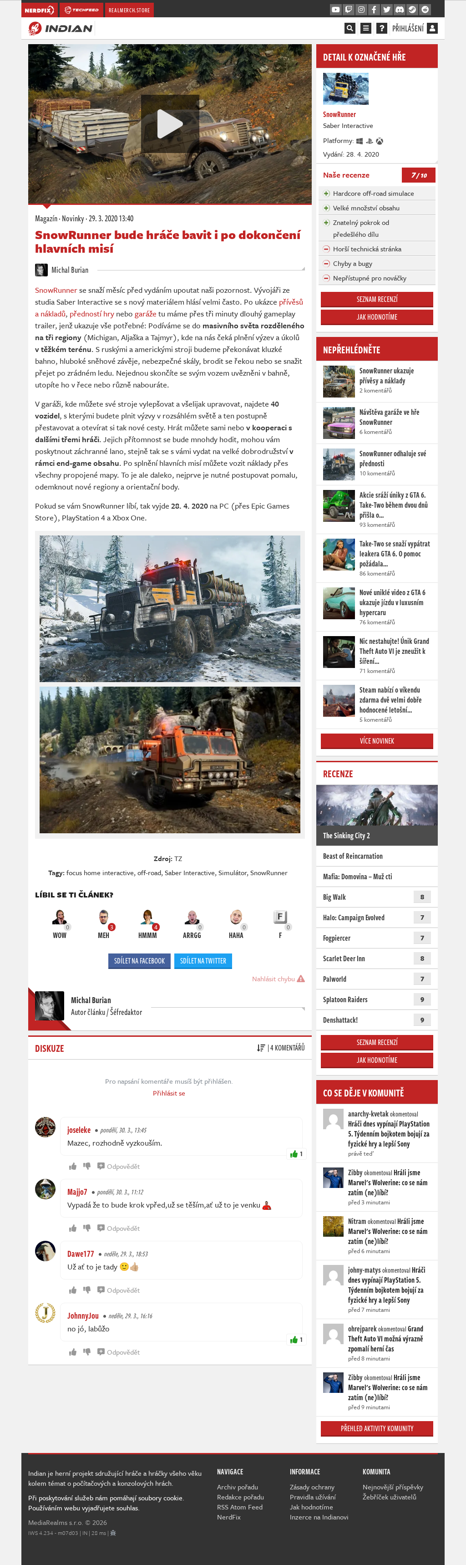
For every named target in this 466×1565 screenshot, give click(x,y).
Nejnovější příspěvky (393, 1486)
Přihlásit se (169, 1093)
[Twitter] (387, 10)
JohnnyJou (83, 1315)
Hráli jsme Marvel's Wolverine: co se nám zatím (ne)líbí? (388, 1182)
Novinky (73, 218)
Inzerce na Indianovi (319, 1516)
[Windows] (360, 140)
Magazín (46, 218)
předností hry (92, 313)
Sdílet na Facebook (139, 960)
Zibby (355, 1172)
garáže (146, 313)
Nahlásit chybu (274, 979)
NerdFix (229, 1516)
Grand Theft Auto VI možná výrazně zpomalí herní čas (385, 1338)
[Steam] (412, 10)
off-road (149, 872)
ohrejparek (362, 1328)
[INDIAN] (60, 28)
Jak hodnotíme (377, 316)
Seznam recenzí (377, 299)
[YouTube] (336, 10)
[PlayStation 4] (370, 140)
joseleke (79, 1129)
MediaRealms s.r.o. (55, 1522)
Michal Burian (69, 269)
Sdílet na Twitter (203, 960)
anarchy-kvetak (368, 1113)
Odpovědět (123, 1166)
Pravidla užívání (313, 1496)
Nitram (357, 1221)
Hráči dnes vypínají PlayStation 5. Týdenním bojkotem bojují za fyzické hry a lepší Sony (389, 1133)
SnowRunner (56, 290)
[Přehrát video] (170, 124)
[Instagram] (361, 10)
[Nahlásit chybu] (113, 1533)
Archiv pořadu (237, 1486)
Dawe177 (80, 1253)
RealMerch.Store (129, 10)
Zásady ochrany (312, 1486)
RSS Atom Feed (240, 1506)
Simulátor (232, 872)
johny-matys (364, 1269)
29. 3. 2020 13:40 (111, 218)
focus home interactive (100, 872)
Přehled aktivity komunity (377, 1428)
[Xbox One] (380, 140)
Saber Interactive (190, 872)
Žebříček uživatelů (389, 1496)
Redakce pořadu (240, 1496)
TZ (178, 858)
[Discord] (399, 10)
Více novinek (377, 740)
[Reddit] (425, 10)
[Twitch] (349, 10)
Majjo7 (77, 1191)
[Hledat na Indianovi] (349, 28)
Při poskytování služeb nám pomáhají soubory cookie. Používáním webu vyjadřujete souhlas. (106, 1503)
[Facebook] (374, 10)
